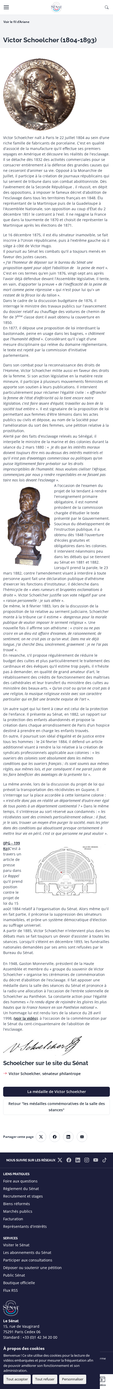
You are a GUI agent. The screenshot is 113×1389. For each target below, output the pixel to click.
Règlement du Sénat (21, 1188)
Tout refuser (44, 1379)
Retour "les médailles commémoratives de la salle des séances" (56, 1106)
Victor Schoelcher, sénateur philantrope (45, 1073)
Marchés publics (17, 1211)
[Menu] (6, 7)
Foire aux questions (20, 1181)
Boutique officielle (19, 1282)
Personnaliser (72, 1379)
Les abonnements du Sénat (27, 1252)
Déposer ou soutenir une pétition (32, 1267)
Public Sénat (14, 1275)
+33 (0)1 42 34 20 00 (40, 1337)
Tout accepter (17, 1379)
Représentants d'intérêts (25, 1226)
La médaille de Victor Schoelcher (56, 1091)
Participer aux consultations (27, 1260)
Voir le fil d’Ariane (16, 22)
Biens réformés (16, 1203)
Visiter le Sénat (16, 1244)
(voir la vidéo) (26, 1018)
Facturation (13, 1218)
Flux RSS (10, 1290)
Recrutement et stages (23, 1196)
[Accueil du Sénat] (56, 7)
